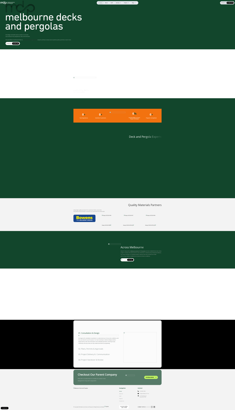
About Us (121, 393)
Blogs (133, 2)
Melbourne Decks (134, 251)
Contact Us (223, 2)
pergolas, (35, 40)
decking (30, 40)
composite (25, 40)
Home (100, 2)
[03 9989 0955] (150, 392)
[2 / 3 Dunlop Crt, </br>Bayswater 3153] (150, 397)
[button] (114, 314)
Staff (112, 2)
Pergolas (143, 251)
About (106, 2)
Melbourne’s (134, 256)
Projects (125, 2)
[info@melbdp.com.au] (150, 394)
